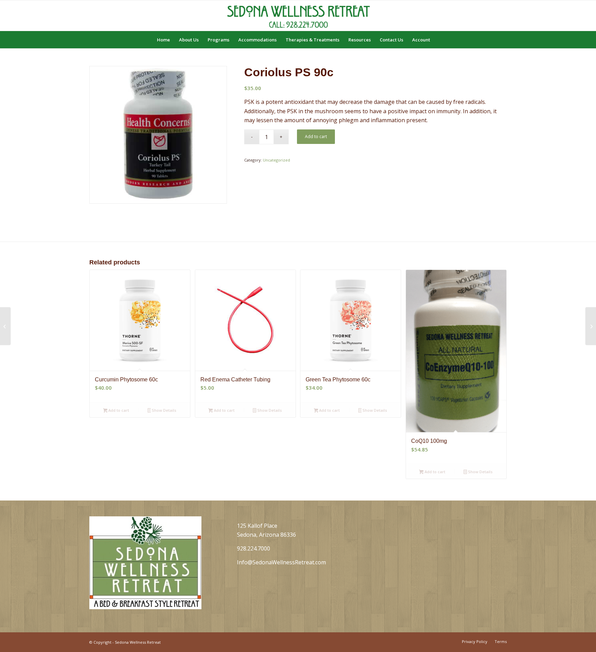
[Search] (439, 39)
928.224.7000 (253, 548)
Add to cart (316, 136)
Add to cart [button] (118, 410)
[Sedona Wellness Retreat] (298, 15)
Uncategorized (276, 160)
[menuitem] (163, 39)
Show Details (163, 410)
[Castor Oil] (5, 326)
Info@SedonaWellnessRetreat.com (281, 562)
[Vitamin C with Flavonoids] (590, 326)
